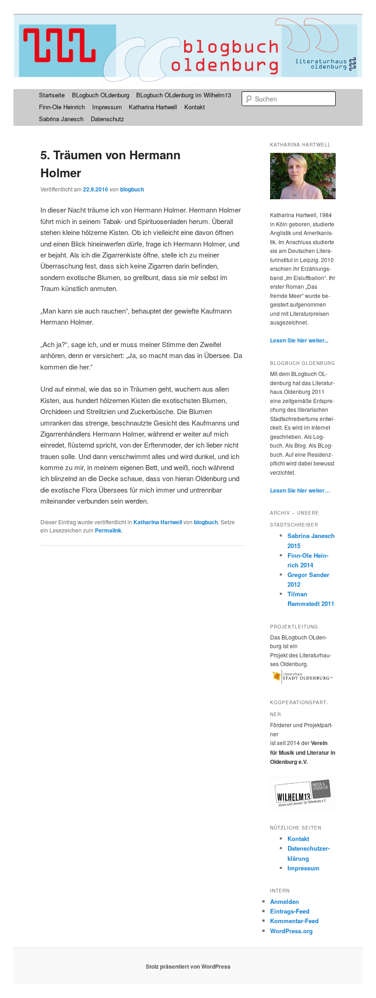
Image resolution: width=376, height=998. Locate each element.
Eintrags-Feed (290, 911)
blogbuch (132, 189)
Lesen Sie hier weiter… (300, 490)
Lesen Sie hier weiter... (299, 340)
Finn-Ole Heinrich (62, 106)
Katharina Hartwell (153, 106)
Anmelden (284, 901)
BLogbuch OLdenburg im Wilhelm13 (183, 94)
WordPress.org (291, 930)
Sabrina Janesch (61, 118)
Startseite (52, 94)
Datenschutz (107, 118)
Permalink (108, 530)
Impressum (107, 106)
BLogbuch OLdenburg (100, 94)
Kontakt (194, 106)
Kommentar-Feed (294, 920)
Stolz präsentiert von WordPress (188, 966)
